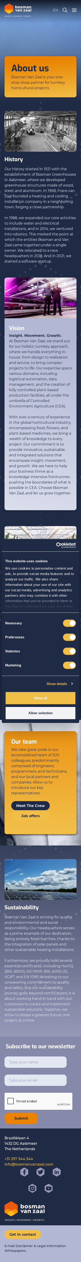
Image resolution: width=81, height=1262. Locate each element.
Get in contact (22, 1234)
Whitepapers (15, 1250)
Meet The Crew (30, 805)
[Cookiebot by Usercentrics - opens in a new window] (57, 545)
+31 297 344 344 (18, 1158)
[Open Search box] (65, 10)
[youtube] (49, 1188)
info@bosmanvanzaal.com (28, 1164)
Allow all (40, 698)
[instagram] (32, 1188)
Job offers (30, 815)
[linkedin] (57, 1172)
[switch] (69, 637)
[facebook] (24, 1172)
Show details (57, 684)
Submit (21, 1118)
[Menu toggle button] (74, 10)
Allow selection (40, 713)
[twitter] (40, 1172)
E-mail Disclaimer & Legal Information (35, 1246)
